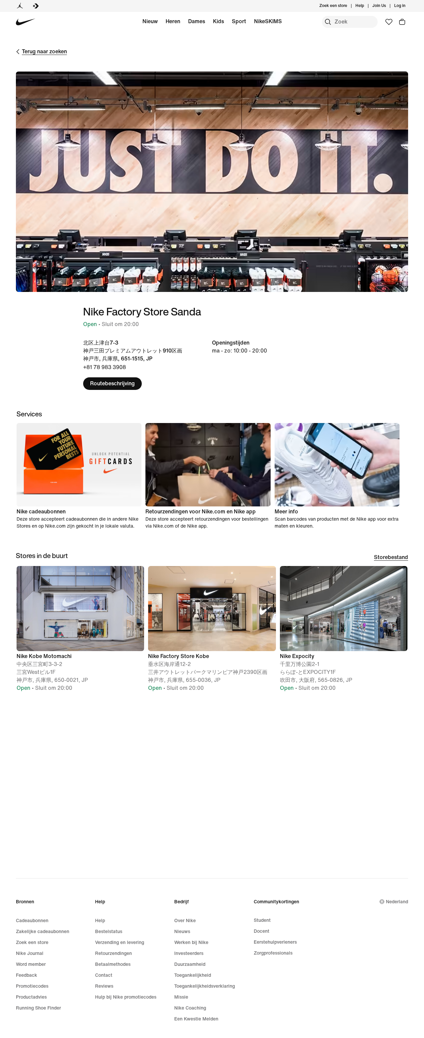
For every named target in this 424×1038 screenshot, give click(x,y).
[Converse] (36, 6)
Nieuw (150, 21)
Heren (173, 21)
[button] (80, 631)
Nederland (397, 901)
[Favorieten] (389, 22)
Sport (239, 21)
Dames (196, 21)
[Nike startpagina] (25, 22)
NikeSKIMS (268, 21)
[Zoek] (328, 22)
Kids (218, 21)
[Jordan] (20, 6)
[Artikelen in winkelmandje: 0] (402, 22)
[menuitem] (366, 6)
